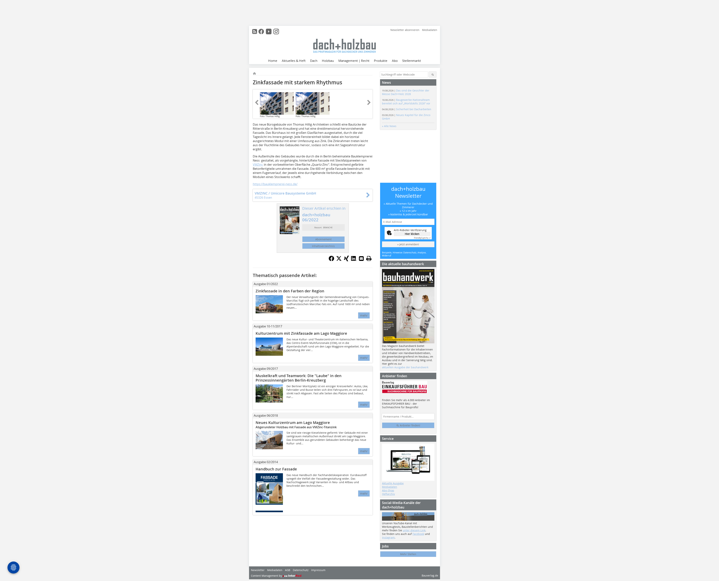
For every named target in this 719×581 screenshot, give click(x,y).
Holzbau (328, 60)
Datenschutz (301, 570)
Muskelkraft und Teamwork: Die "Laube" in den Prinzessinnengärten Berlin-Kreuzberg (299, 378)
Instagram (388, 537)
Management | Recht (353, 60)
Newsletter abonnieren (404, 30)
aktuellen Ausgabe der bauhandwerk (405, 367)
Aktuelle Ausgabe (393, 483)
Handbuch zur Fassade (276, 469)
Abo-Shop (388, 490)
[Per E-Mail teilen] (361, 258)
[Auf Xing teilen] (346, 260)
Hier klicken (412, 234)
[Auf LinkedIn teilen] (354, 260)
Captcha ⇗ (422, 238)
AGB (287, 570)
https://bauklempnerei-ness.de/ (275, 184)
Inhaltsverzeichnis (323, 246)
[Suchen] (432, 74)
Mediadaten (429, 30)
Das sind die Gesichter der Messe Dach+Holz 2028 (405, 92)
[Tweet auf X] (339, 260)
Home (272, 60)
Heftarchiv (388, 494)
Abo (395, 60)
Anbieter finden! (409, 425)
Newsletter (258, 570)
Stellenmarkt (411, 60)
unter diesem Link (414, 530)
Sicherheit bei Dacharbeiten (406, 109)
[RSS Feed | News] (254, 31)
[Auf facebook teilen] (331, 260)
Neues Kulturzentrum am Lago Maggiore (293, 422)
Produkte (380, 60)
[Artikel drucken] (369, 258)
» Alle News (389, 126)
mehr (364, 315)
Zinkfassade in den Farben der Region (290, 290)
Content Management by (267, 575)
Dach (313, 60)
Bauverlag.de (430, 575)
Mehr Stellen (408, 554)
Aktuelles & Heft (294, 60)
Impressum (318, 570)
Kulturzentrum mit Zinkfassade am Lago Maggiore (301, 333)
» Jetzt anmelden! (408, 244)
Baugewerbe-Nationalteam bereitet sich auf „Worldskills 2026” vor (406, 101)
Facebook (418, 534)
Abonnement (323, 239)
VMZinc (258, 164)
